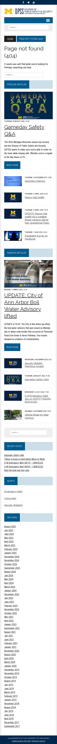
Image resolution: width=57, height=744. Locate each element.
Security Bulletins (13, 505)
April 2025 (9, 541)
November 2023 (11, 594)
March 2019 (9, 692)
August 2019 (10, 681)
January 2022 (10, 624)
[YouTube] (33, 2)
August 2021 (10, 632)
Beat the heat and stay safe (16, 470)
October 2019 (10, 677)
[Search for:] (24, 74)
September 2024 (12, 568)
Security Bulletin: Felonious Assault (34, 365)
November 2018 (11, 703)
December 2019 (11, 669)
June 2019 (9, 688)
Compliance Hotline (21, 741)
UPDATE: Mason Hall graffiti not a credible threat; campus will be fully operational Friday (37, 218)
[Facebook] (23, 2)
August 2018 (10, 707)
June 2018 (9, 715)
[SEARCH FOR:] (28, 27)
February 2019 (11, 696)
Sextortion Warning (35, 181)
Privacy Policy (38, 741)
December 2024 (11, 556)
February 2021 (11, 643)
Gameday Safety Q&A (37, 379)
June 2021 (9, 639)
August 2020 (10, 654)
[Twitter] (28, 2)
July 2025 (8, 530)
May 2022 (8, 617)
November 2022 (11, 609)
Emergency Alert (13, 491)
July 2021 (8, 635)
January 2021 (10, 647)
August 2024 (10, 571)
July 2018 (8, 711)
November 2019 (11, 673)
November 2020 (11, 651)
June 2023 (9, 601)
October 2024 (10, 564)
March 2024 (9, 586)
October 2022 (10, 613)
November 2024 (11, 560)
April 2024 (9, 583)
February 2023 (11, 605)
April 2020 (9, 658)
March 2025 (9, 545)
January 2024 (10, 590)
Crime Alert (10, 498)
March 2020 (9, 662)
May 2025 (8, 537)
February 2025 (11, 549)
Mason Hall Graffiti (34, 197)
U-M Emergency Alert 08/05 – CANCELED (23, 466)
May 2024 (8, 579)
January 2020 (10, 666)
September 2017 (12, 726)
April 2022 (9, 620)
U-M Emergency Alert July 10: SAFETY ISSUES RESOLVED (38, 398)
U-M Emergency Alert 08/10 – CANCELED (23, 462)
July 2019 (8, 684)
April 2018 (9, 718)
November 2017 (11, 722)
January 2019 (10, 699)
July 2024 (8, 575)
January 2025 (10, 552)
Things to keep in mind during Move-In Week (24, 459)
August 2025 (10, 526)
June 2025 (9, 534)
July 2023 (8, 598)
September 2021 (12, 628)
